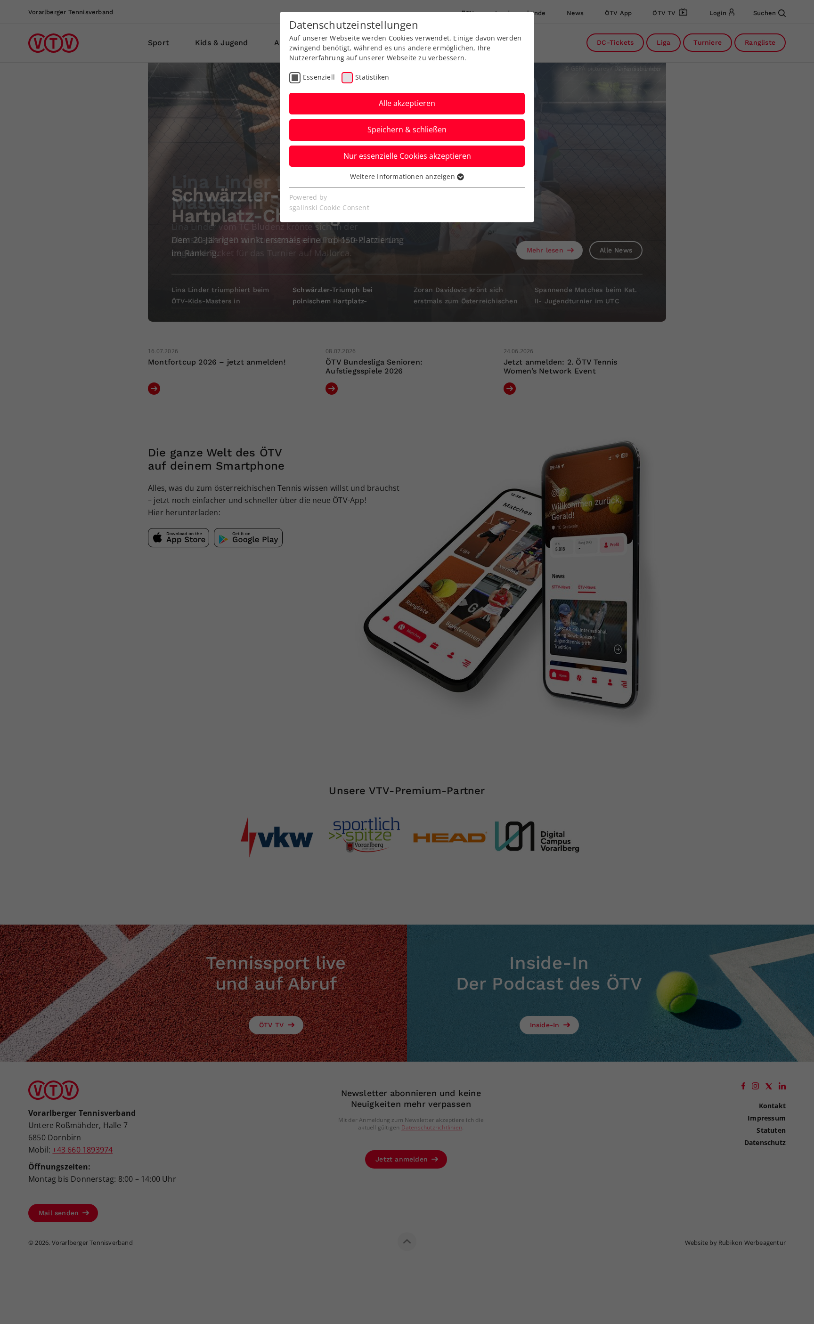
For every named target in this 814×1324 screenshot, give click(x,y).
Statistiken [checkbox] (372, 77)
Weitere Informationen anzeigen (403, 176)
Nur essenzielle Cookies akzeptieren (407, 156)
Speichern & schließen (407, 129)
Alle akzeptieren (407, 103)
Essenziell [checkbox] (319, 77)
